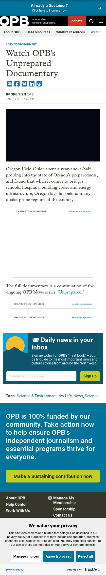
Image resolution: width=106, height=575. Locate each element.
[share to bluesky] (24, 84)
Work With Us (18, 510)
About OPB (11, 32)
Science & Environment (37, 396)
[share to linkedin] (31, 84)
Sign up (90, 376)
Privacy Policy (14, 570)
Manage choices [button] (26, 556)
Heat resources (38, 32)
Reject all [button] (85, 556)
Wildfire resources (70, 32)
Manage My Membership (64, 500)
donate (77, 21)
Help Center (16, 504)
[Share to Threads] (39, 84)
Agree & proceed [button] (58, 556)
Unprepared (70, 292)
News (78, 396)
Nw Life (65, 396)
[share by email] (9, 84)
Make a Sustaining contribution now (53, 476)
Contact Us (62, 515)
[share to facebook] (17, 84)
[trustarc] (91, 570)
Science (91, 396)
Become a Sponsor (79, 211)
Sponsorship (64, 509)
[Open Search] (91, 21)
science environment (21, 44)
